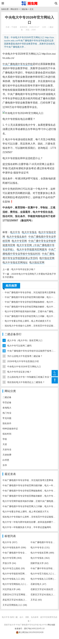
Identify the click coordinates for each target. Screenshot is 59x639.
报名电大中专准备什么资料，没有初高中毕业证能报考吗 (30, 325)
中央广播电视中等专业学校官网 (21, 552)
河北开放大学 (11, 589)
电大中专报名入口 (14, 579)
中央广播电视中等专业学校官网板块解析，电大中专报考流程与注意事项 (30, 306)
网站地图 (51, 625)
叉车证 (36, 599)
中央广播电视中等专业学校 (18, 64)
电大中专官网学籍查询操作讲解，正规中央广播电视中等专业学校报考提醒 (30, 311)
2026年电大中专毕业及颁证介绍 (23, 361)
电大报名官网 (36, 262)
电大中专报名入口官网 (44, 579)
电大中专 (15, 232)
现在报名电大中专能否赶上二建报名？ (26, 382)
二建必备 (24, 9)
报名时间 (7, 434)
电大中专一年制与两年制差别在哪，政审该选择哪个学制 (30, 522)
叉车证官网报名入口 (15, 605)
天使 (5, 444)
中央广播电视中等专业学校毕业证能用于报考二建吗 (32, 351)
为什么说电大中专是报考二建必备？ (24, 356)
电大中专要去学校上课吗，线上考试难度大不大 (28, 321)
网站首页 (14, 9)
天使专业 (7, 449)
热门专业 (7, 413)
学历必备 (7, 402)
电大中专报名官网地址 (15, 262)
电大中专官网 (19, 241)
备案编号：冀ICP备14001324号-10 (30, 628)
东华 (5, 465)
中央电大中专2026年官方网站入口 (24, 366)
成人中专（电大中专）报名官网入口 (24, 340)
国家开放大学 (39, 563)
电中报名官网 (46, 258)
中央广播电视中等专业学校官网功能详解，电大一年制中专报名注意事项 (30, 297)
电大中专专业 (40, 547)
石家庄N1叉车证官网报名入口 (20, 594)
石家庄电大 (38, 584)
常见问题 (7, 418)
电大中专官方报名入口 (44, 573)
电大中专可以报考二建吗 (19, 345)
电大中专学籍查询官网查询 (32, 249)
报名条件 (7, 423)
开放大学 (9, 563)
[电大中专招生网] (29, 3)
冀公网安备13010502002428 (31, 632)
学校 (5, 439)
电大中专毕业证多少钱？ (23, 269)
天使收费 (7, 454)
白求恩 (6, 460)
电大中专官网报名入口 (16, 584)
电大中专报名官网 (42, 552)
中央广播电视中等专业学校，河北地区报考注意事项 (30, 292)
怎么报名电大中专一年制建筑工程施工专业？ (29, 377)
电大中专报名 (29, 232)
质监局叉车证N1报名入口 (17, 599)
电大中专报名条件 (17, 236)
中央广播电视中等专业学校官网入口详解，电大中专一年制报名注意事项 (30, 316)
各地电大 (7, 407)
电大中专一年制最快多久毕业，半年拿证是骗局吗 (27, 527)
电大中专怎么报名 (14, 568)
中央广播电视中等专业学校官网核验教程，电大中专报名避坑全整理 (30, 302)
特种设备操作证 (10, 428)
